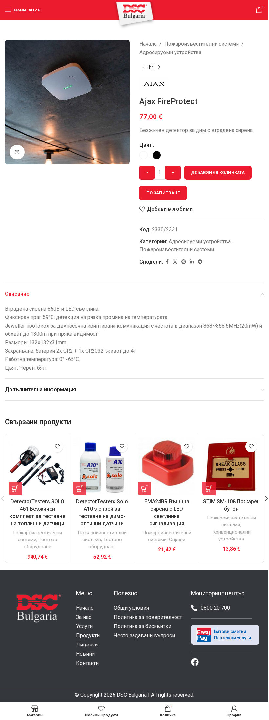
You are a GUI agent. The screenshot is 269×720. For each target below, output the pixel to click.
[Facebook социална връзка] (167, 261)
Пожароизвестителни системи (201, 44)
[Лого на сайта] (134, 15)
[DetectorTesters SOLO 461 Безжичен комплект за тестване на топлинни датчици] (37, 466)
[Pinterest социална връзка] (183, 261)
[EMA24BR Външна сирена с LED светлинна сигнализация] (167, 466)
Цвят (145, 145)
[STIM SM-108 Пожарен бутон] (231, 466)
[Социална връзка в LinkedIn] (192, 261)
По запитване (163, 192)
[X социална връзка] (175, 261)
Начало (148, 44)
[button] (15, 488)
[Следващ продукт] (159, 67)
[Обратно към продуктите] (151, 67)
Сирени (177, 539)
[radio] (143, 155)
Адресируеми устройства (170, 52)
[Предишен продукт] (143, 67)
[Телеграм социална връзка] (200, 261)
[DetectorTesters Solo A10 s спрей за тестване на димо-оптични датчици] (102, 466)
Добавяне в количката (218, 172)
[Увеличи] (17, 152)
